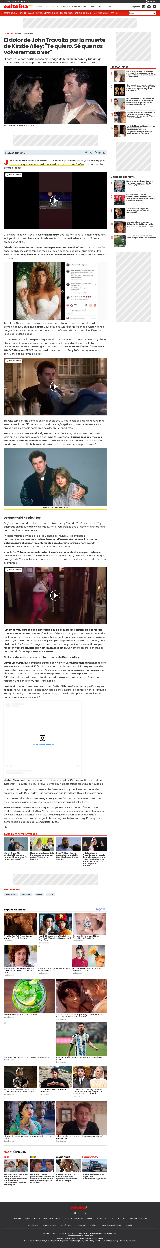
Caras (27, 1218)
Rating (114, 13)
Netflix (92, 6)
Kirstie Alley (26, 894)
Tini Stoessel (66, 13)
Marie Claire (48, 1218)
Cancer (50, 894)
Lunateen (133, 1218)
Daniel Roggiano (83, 13)
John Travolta (11, 894)
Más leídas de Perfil (122, 177)
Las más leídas (119, 67)
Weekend (90, 1218)
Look (113, 1218)
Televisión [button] (65, 6)
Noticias (36, 1218)
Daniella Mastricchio (47, 13)
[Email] (104, 153)
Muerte (39, 894)
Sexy (109, 6)
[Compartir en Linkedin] (100, 152)
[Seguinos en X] (154, 6)
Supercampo (102, 1218)
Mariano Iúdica (101, 13)
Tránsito (128, 1225)
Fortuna (59, 1218)
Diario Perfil (17, 1218)
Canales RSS (33, 1225)
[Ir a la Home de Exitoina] (18, 6)
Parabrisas (79, 1218)
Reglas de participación (111, 1225)
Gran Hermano (26, 13)
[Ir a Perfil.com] (151, 2)
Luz (119, 1218)
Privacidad (81, 1225)
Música (101, 6)
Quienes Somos (49, 1225)
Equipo (93, 1225)
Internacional (79, 6)
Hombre (68, 1218)
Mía (124, 1218)
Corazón (53, 6)
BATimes (143, 1218)
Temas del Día (11, 13)
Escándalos (41, 6)
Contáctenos (66, 1225)
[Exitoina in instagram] (143, 6)
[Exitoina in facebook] (149, 6)
